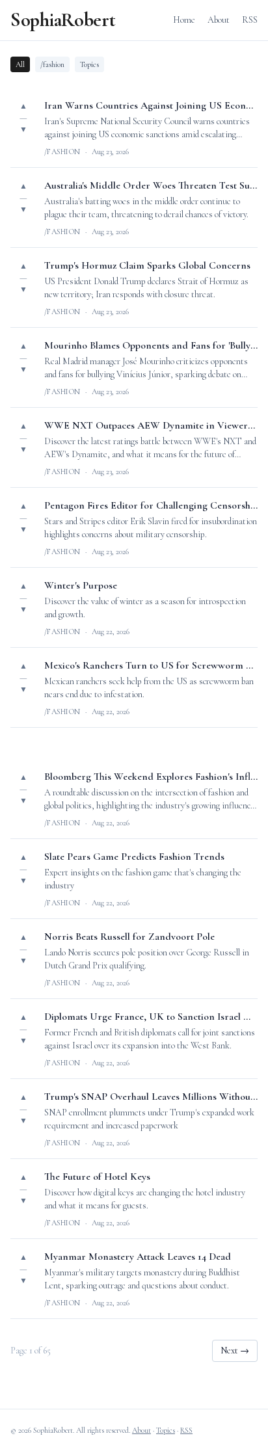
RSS (250, 19)
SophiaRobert (62, 20)
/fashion (52, 64)
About (219, 19)
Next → (235, 1350)
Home (184, 19)
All (20, 64)
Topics (89, 64)
